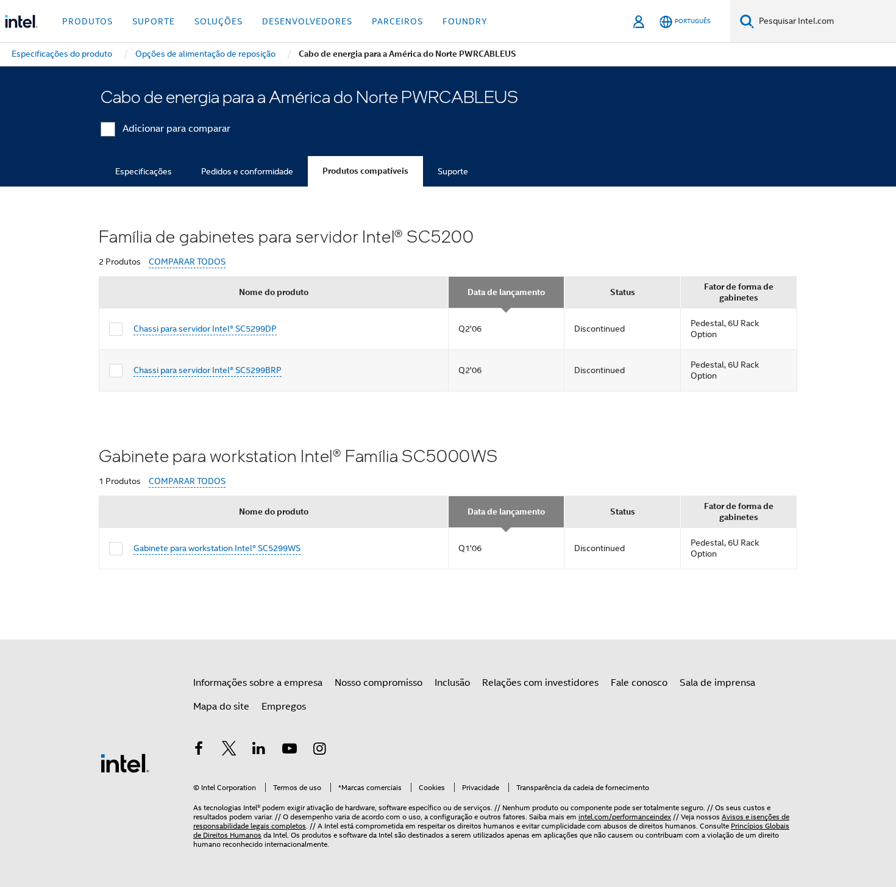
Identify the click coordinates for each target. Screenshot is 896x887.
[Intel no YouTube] (289, 750)
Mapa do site (221, 706)
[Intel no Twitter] (229, 750)
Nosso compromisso (378, 683)
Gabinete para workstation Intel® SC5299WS (216, 548)
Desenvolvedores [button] (307, 21)
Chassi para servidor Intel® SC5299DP (205, 328)
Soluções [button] (218, 21)
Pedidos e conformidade (247, 171)
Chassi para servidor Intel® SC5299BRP (207, 370)
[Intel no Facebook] (198, 750)
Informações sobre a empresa (257, 683)
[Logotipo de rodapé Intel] (125, 763)
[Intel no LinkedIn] (259, 750)
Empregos (283, 706)
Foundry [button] (465, 21)
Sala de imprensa (717, 683)
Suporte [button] (153, 21)
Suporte (453, 171)
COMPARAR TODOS (187, 262)
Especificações (143, 171)
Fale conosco (639, 683)
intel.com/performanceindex (624, 816)
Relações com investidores (540, 683)
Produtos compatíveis (365, 171)
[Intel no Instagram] (319, 750)
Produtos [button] (87, 21)
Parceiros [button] (397, 21)
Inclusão (452, 683)
